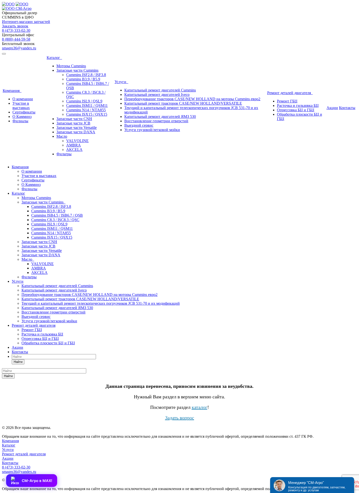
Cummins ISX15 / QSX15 (86, 114)
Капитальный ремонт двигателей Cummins (160, 90)
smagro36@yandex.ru (19, 48)
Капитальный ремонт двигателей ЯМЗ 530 (160, 116)
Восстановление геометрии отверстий (156, 121)
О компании (22, 99)
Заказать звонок (15, 26)
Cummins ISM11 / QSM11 (87, 105)
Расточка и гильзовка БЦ (298, 105)
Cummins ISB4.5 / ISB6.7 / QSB (57, 215)
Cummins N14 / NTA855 (86, 110)
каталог (199, 407)
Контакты (347, 108)
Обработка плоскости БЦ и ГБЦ (48, 343)
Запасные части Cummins (77, 70)
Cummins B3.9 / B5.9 (83, 79)
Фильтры (64, 154)
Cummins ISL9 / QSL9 (84, 101)
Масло (61, 136)
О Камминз (22, 116)
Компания (12, 91)
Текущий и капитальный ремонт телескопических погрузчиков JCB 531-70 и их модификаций (100, 303)
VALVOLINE (77, 141)
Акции (332, 108)
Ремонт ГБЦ (287, 101)
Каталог (54, 58)
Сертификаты (23, 112)
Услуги (121, 82)
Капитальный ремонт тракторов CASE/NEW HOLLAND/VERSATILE (183, 103)
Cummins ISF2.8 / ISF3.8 (86, 75)
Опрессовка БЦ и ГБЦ (295, 110)
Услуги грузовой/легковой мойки (152, 130)
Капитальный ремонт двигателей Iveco (157, 94)
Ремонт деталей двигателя (290, 93)
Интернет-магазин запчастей (26, 22)
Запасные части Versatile (76, 127)
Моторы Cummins (71, 66)
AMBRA (73, 145)
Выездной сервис (138, 125)
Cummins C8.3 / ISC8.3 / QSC (55, 220)
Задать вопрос (179, 417)
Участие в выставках (21, 105)
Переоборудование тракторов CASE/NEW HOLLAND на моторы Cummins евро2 (192, 99)
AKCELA (74, 149)
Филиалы (20, 121)
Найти (18, 362)
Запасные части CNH (74, 119)
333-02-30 (16, 30)
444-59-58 (16, 39)
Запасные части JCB (73, 123)
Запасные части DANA (75, 132)
